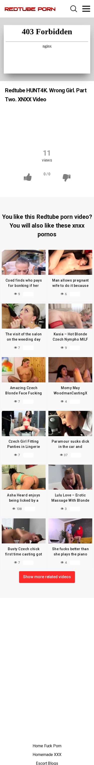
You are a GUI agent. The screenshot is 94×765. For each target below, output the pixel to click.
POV (63, 135)
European (23, 125)
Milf (46, 135)
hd (30, 135)
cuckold (47, 115)
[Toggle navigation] (86, 9)
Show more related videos (47, 576)
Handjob (48, 125)
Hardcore (72, 125)
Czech (26, 115)
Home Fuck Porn (47, 745)
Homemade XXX (47, 754)
